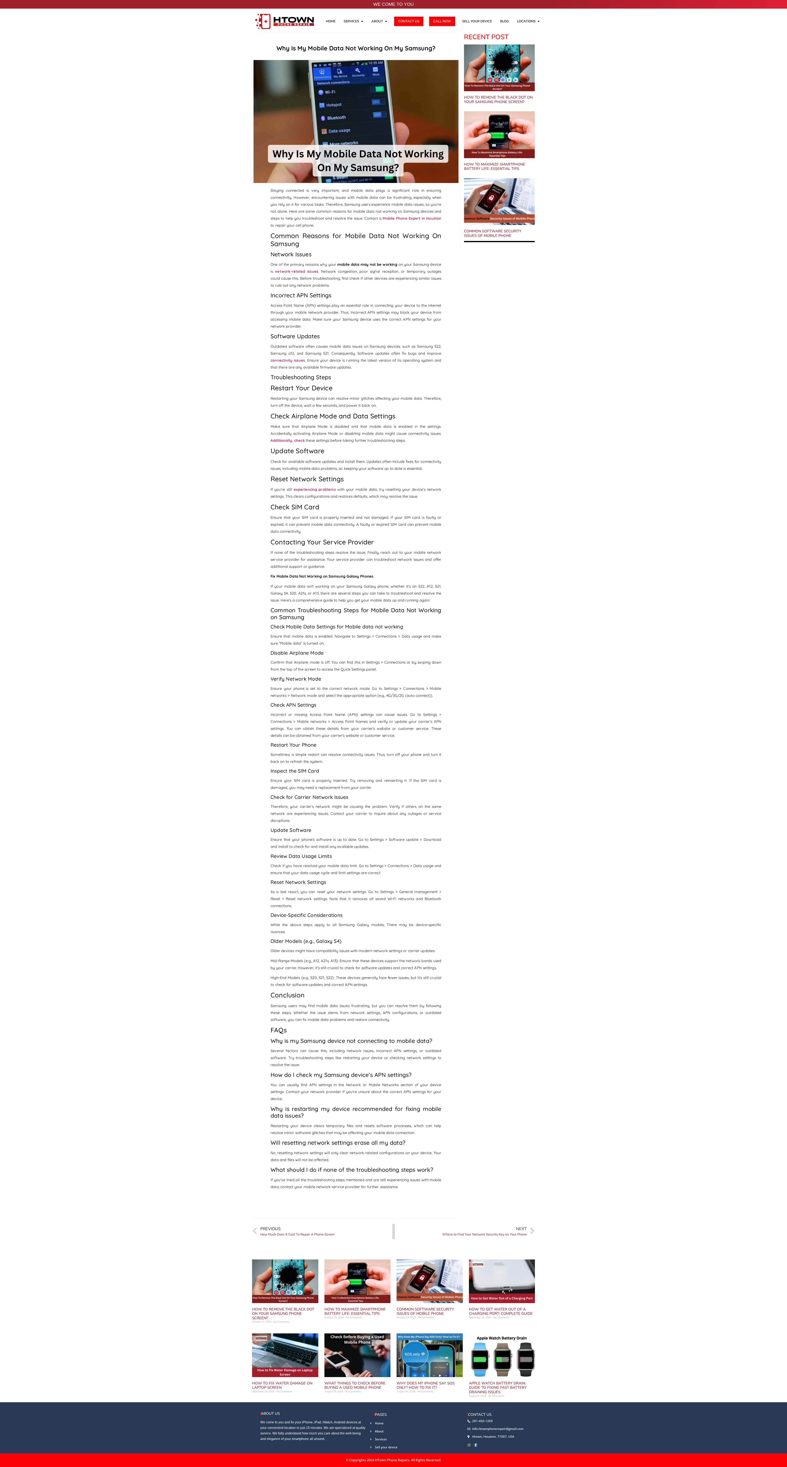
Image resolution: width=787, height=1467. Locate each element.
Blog (504, 21)
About (377, 21)
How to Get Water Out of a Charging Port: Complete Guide (501, 1311)
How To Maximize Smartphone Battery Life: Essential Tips (494, 166)
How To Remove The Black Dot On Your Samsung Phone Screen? (498, 99)
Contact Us (408, 21)
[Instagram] (469, 1445)
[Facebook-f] (475, 1445)
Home (330, 21)
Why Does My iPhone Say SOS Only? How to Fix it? (426, 1385)
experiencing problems (315, 489)
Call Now (442, 21)
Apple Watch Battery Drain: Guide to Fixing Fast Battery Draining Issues (498, 1387)
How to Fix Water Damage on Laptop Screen (282, 1385)
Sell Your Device (477, 21)
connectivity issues (288, 360)
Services (351, 21)
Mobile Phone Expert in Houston (412, 218)
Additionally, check (288, 440)
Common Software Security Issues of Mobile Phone (492, 233)
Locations (526, 21)
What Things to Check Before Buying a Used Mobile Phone (355, 1385)
